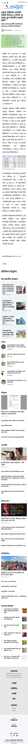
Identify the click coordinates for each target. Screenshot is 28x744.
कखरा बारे (14, 708)
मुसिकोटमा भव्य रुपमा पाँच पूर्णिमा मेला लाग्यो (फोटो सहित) (12, 574)
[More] (26, 342)
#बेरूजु (4, 264)
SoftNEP (15, 743)
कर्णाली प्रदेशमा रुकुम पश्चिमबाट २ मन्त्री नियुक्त (12, 464)
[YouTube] (7, 3)
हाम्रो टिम (14, 710)
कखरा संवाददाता (8, 30)
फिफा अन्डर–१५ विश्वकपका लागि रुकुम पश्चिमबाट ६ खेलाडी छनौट (12, 413)
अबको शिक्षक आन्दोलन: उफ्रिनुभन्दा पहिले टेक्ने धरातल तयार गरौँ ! (13, 520)
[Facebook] (2, 3)
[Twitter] (5, 3)
